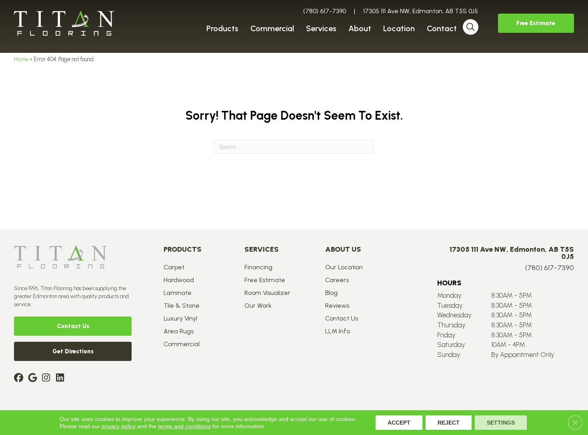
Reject (449, 422)
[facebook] (20, 378)
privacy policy (119, 426)
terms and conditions (184, 426)
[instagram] (48, 378)
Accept (399, 422)
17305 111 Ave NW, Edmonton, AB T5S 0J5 (420, 11)
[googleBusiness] (34, 378)
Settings (501, 422)
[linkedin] (62, 378)
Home (21, 59)
